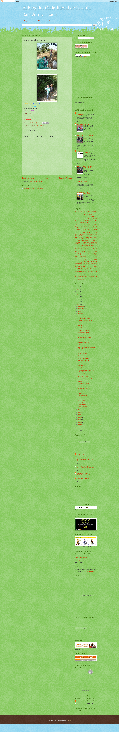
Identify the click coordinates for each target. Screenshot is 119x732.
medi (45, 125)
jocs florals (94, 258)
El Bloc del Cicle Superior (83, 124)
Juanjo (77, 703)
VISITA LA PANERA (82, 279)
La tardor (80, 325)
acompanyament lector (92, 226)
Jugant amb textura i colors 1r (83, 462)
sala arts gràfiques (87, 271)
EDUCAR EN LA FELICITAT (87, 194)
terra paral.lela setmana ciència (90, 277)
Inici (47, 178)
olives (85, 265)
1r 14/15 (84, 217)
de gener (80, 427)
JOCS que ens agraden (44, 21)
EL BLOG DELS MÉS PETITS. (84, 166)
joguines (76, 259)
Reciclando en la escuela (82, 473)
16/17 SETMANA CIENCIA (86, 212)
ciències (91, 235)
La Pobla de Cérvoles (84, 259)
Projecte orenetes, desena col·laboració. (89, 153)
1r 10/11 (86, 215)
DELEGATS (82, 245)
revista (80, 271)
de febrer (80, 424)
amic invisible (85, 227)
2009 (78, 430)
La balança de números (83, 315)
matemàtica (88, 261)
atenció (83, 231)
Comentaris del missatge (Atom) (36, 181)
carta (84, 232)
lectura (95, 260)
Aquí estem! (80, 390)
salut (96, 271)
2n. (96, 224)
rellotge (92, 269)
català (92, 232)
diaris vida (77, 248)
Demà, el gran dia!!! (82, 395)
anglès (95, 227)
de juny (80, 414)
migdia (76, 263)
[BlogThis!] (44, 123)
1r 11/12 (92, 214)
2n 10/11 (37, 125)
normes (92, 263)
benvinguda (88, 231)
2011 (78, 301)
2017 (78, 286)
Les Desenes (80, 344)
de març (80, 422)
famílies (90, 255)
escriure (95, 251)
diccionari (86, 250)
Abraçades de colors (82, 406)
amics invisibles (91, 227)
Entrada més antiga (65, 178)
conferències (83, 239)
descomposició (88, 245)
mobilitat (80, 263)
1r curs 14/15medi (88, 218)
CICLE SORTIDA (79, 235)
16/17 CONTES (86, 211)
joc (80, 258)
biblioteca (94, 231)
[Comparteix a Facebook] (47, 123)
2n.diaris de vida (78, 226)
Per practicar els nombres (83, 342)
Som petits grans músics (82, 181)
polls (88, 266)
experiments (78, 255)
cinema (95, 235)
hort (92, 256)
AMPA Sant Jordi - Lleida (83, 192)
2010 (78, 304)
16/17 (81, 211)
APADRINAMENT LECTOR (80, 229)
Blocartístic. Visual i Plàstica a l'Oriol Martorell (85, 460)
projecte (95, 268)
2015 (78, 291)
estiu (86, 253)
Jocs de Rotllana (88, 258)
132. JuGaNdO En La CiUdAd (83, 474)
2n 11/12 (94, 222)
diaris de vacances (87, 246)
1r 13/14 (80, 217)
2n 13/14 (84, 224)
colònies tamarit (93, 237)
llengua (81, 262)
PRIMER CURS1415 (89, 268)
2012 (78, 299)
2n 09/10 (82, 222)
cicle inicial (81, 234)
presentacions (78, 268)
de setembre (81, 313)
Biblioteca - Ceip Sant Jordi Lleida (85, 136)
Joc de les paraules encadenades (85, 335)
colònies (87, 237)
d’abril (79, 419)
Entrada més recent (28, 178)
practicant (91, 266)
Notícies (76, 265)
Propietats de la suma (82, 386)
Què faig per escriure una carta (84, 318)
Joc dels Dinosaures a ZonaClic (84, 337)
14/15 (76, 211)
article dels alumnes (92, 229)
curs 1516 (92, 242)
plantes (76, 266)
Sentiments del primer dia (83, 383)
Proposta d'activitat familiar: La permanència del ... (85, 403)
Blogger (69, 720)
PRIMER (83, 268)
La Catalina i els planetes (83, 328)
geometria (84, 256)
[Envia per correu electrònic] (42, 123)
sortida (85, 273)
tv (96, 277)
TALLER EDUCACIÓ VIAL (80, 274)
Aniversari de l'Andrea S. (83, 330)
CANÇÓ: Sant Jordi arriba (82, 182)
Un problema (81, 340)
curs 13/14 (84, 240)
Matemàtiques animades (83, 398)
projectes (77, 270)
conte (87, 239)
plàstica (80, 266)
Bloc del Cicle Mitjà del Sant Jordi (85, 113)
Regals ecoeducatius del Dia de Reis (84, 480)
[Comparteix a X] (45, 123)
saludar (92, 271)
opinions (89, 265)
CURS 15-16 (80, 242)
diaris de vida (94, 246)
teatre (82, 278)
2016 (78, 289)
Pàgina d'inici (28, 21)
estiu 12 (90, 253)
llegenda (76, 261)
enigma (83, 251)
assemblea (77, 231)
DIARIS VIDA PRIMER (85, 248)
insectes (76, 258)
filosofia (77, 256)
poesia (84, 266)
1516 (79, 211)
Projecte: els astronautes (83, 363)
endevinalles (77, 251)
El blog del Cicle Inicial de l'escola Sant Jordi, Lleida (56, 10)
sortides (89, 273)
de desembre (81, 306)
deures (92, 245)
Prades (95, 266)
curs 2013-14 (83, 243)
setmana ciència (80, 273)
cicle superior (86, 235)
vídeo (76, 279)
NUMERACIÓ (81, 265)
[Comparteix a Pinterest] (48, 123)
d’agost (80, 409)
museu (84, 263)
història (88, 256)
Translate (86, 56)
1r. (92, 220)
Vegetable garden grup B (83, 332)
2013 (78, 296)
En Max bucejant (81, 365)
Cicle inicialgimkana (88, 234)
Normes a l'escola (81, 393)
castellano (88, 232)
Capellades (81, 232)
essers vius (77, 253)
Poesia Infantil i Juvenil (82, 466)
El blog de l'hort (80, 151)
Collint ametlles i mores (83, 376)
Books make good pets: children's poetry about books (85, 468)
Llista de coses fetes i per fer (84, 374)
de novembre (81, 308)
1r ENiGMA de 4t (81, 114)
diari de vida (80, 246)
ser (75, 273)
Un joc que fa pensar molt (83, 358)
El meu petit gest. (81, 355)
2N (78, 222)
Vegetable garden (81, 367)
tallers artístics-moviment (87, 276)
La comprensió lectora (83, 323)
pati (96, 265)
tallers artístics (78, 276)
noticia (95, 263)
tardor (79, 277)
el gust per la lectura (89, 571)
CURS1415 (77, 245)
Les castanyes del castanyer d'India (85, 320)
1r (83, 215)
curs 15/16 (86, 242)
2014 (78, 294)
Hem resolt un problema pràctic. (85, 388)
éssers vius (82, 253)
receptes (85, 270)
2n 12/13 (78, 224)
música (87, 263)
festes (95, 255)
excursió (41, 125)
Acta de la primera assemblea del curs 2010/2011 (86, 370)
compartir (77, 239)
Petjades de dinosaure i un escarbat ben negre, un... (86, 347)
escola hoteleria (88, 251)
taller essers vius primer (92, 274)
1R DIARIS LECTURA (87, 220)
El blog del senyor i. (81, 454)
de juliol (80, 412)
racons (81, 269)
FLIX (81, 256)
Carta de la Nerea (81, 400)
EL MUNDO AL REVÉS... (84, 360)
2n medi (93, 224)
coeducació (77, 237)
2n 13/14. (89, 224)
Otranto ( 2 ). (79, 455)
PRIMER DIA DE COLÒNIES (87, 168)
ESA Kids (80, 381)
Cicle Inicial (32, 123)
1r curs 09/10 (90, 217)
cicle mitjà (94, 234)
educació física (93, 250)
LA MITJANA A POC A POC (84, 478)
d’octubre (80, 311)
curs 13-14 (79, 240)
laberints (91, 259)
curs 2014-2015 (92, 243)
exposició (85, 254)
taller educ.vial (94, 273)
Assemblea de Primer (82, 353)
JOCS (83, 258)
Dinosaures (80, 351)
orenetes (93, 265)
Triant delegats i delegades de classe (86, 378)
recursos (89, 270)
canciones (77, 232)
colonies (82, 237)
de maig (80, 417)
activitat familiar (78, 227)
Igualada (95, 256)
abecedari (85, 226)
